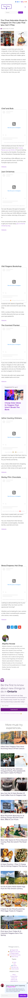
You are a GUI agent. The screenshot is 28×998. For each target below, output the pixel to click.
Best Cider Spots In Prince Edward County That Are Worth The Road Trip (14, 842)
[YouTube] (26, 1)
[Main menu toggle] (25, 7)
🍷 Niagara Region (14, 953)
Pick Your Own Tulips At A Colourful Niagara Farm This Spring (11, 933)
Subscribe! (23, 995)
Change (20, 12)
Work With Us (14, 981)
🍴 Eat (14, 964)
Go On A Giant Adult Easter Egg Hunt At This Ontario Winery (13, 888)
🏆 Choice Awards (14, 969)
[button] (8, 627)
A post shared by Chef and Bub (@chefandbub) (14, 142)
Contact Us (14, 978)
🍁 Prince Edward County (14, 955)
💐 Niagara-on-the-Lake (14, 951)
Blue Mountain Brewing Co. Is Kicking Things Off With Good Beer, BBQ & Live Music (12, 817)
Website (3, 167)
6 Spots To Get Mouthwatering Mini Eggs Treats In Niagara (12, 910)
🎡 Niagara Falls (14, 950)
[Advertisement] (14, 90)
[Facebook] (15, 1)
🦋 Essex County (14, 956)
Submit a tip (14, 979)
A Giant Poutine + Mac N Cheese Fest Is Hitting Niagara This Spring (14, 865)
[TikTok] (24, 1)
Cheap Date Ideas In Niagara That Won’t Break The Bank (13, 406)
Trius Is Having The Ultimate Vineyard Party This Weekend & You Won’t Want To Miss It (13, 771)
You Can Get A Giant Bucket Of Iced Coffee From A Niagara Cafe (13, 794)
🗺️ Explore (14, 965)
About (14, 974)
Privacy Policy (14, 976)
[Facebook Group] (17, 1)
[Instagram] (22, 1)
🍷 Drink (14, 962)
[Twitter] (20, 1)
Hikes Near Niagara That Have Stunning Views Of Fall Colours (12, 747)
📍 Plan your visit (14, 967)
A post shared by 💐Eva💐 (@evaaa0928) (14, 452)
